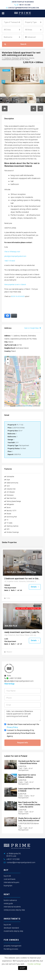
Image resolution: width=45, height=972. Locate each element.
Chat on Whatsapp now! (12, 252)
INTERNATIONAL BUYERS (11, 882)
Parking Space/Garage (13, 501)
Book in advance (10, 900)
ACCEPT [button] (23, 968)
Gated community (12, 483)
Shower (8, 514)
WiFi (8, 529)
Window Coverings (12, 532)
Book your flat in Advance (23, 2)
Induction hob (11, 489)
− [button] (8, 362)
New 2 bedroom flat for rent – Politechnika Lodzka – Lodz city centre (29, 804)
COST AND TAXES (9, 879)
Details (34, 587)
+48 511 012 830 (24, 5)
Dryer (8, 480)
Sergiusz (9, 652)
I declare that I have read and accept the (23, 725)
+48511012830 (9, 261)
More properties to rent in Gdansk (15, 284)
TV (7, 520)
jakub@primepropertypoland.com (15, 256)
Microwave (9, 495)
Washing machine (12, 526)
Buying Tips (8, 886)
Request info (22, 743)
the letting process (11, 949)
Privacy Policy (12, 727)
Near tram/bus (11, 498)
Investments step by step (13, 931)
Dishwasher (10, 476)
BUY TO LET (7, 876)
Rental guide (8, 903)
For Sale (37, 606)
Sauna (8, 507)
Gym (8, 486)
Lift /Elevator (10, 492)
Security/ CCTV (11, 510)
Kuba (8, 598)
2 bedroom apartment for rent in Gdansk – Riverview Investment (22, 579)
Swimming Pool (11, 517)
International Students (12, 907)
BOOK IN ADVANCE (17, 296)
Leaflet (18, 406)
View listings (9, 684)
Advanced (31, 37)
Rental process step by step (14, 910)
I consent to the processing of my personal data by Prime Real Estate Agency (21, 733)
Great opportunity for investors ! (28, 608)
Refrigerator (10, 504)
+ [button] (8, 359)
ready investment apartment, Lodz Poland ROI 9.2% (22, 632)
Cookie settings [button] (34, 964)
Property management (12, 946)
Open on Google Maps (31, 328)
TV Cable (9, 523)
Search (23, 44)
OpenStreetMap (27, 406)
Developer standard (11, 928)
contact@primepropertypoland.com (23, 8)
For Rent (37, 552)
